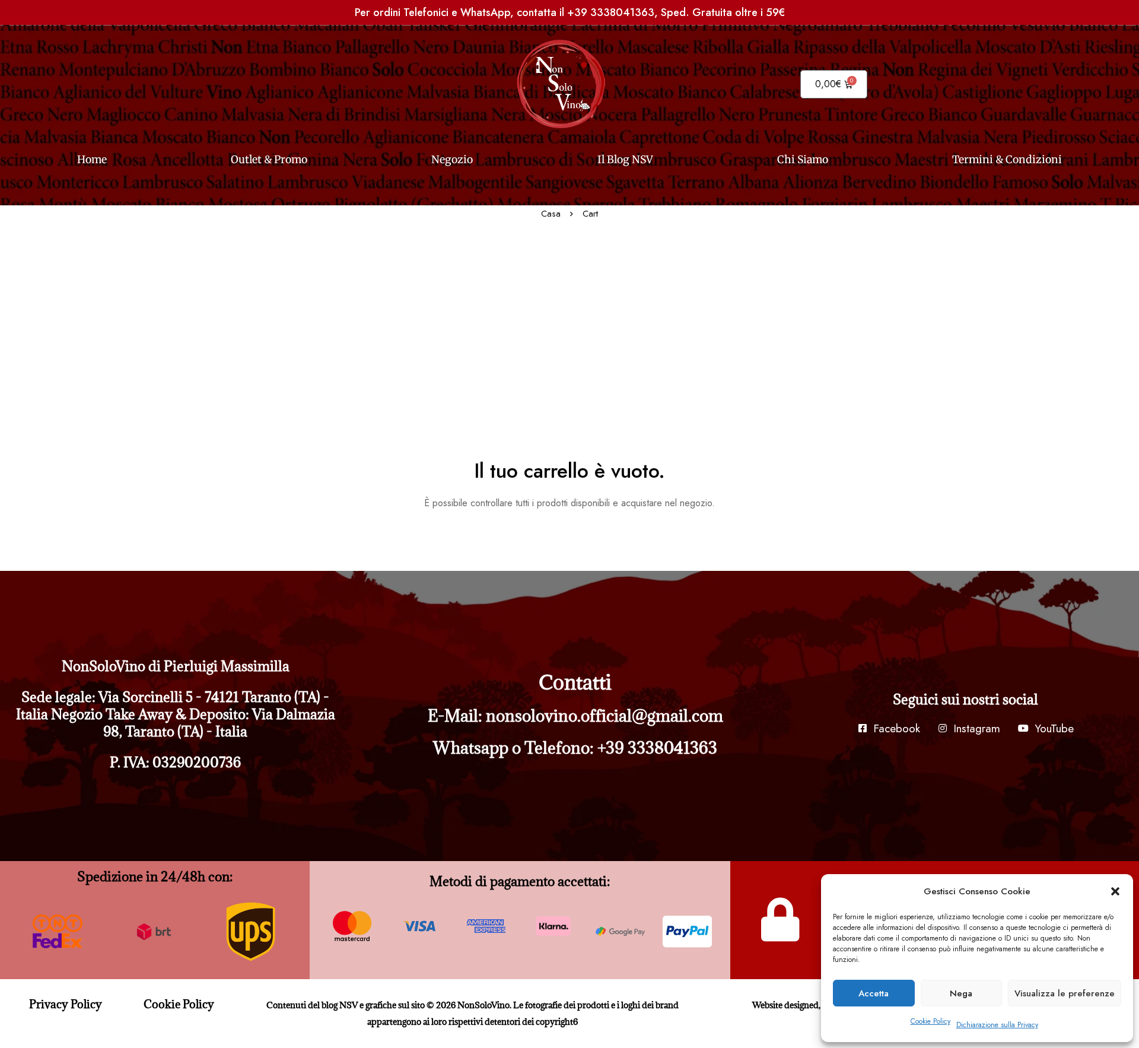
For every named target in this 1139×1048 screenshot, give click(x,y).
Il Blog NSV (625, 159)
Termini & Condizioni (1007, 159)
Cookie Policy (930, 1021)
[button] (1115, 891)
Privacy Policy (65, 1004)
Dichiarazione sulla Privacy (997, 1025)
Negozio (452, 159)
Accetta (873, 993)
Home (92, 159)
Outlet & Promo (269, 159)
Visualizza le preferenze (1064, 993)
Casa (551, 213)
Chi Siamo (802, 159)
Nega (961, 993)
